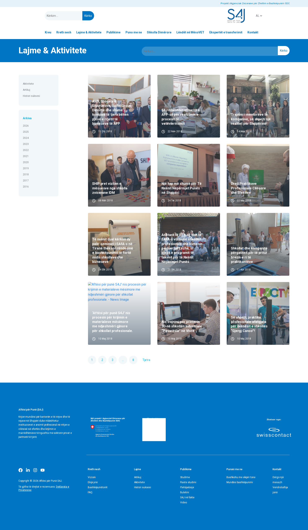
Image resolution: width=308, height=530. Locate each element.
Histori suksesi (31, 95)
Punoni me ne (234, 469)
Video (183, 502)
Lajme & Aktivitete (88, 32)
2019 (26, 168)
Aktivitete (28, 83)
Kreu (48, 32)
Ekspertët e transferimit (225, 32)
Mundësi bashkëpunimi (239, 482)
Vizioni (92, 477)
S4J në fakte (187, 497)
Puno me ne (134, 32)
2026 (26, 125)
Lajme (137, 469)
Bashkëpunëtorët (97, 487)
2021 (26, 156)
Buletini (184, 492)
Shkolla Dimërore (159, 32)
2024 (26, 137)
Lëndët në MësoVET (190, 32)
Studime (185, 477)
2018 (26, 174)
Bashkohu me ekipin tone (240, 477)
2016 (26, 186)
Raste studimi (188, 482)
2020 (26, 162)
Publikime (113, 32)
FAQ (90, 492)
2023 (26, 144)
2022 (26, 150)
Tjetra (146, 360)
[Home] (236, 16)
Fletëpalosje (187, 487)
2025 (26, 131)
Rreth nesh (63, 32)
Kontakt (252, 32)
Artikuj (26, 89)
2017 (26, 180)
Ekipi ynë (93, 482)
